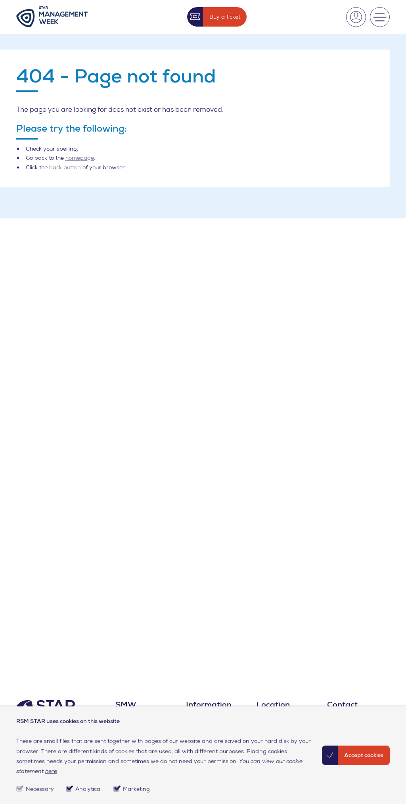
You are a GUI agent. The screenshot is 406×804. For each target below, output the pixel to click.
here (51, 771)
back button (65, 167)
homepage (79, 157)
